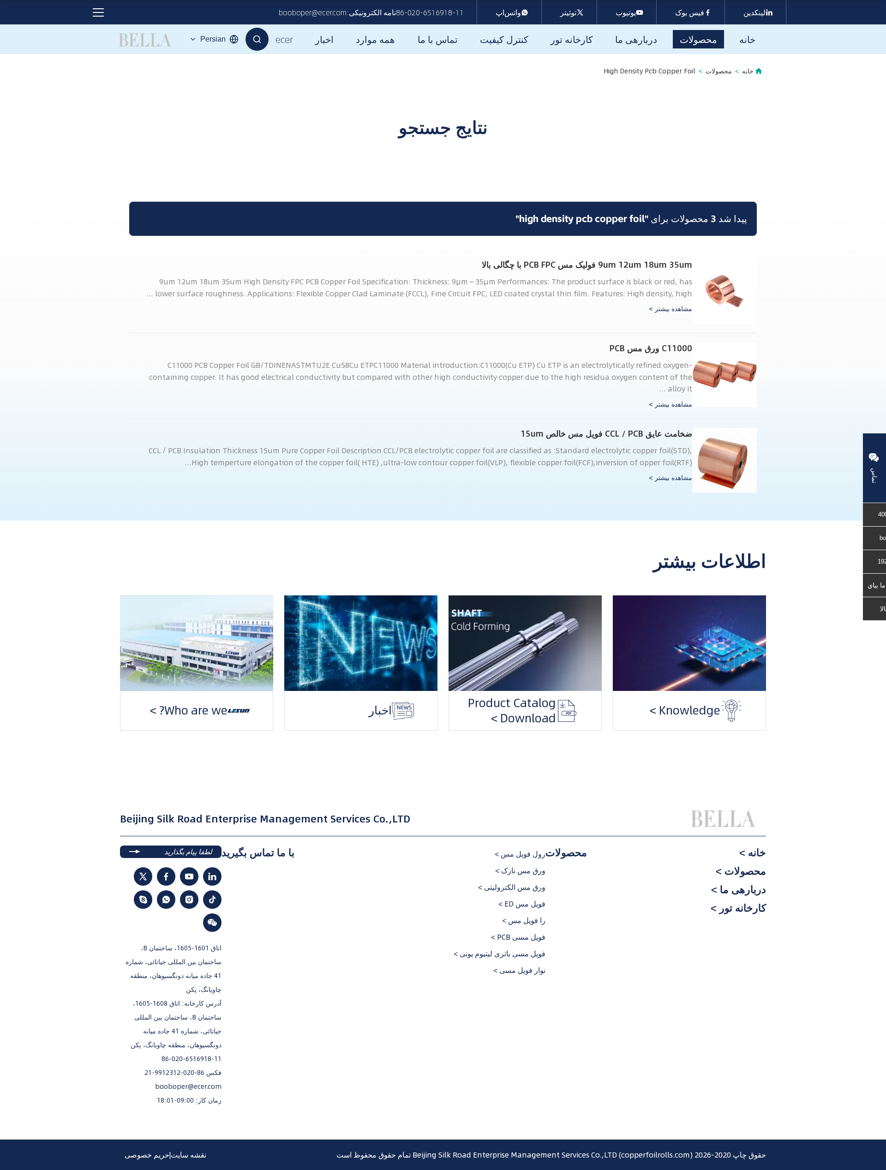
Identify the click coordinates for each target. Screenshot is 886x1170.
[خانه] (724, 818)
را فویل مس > (523, 920)
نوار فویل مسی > (519, 970)
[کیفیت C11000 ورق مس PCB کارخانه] (724, 374)
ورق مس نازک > (520, 870)
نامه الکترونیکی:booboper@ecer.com (337, 12)
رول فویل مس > (520, 854)
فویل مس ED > (521, 904)
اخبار (420, 710)
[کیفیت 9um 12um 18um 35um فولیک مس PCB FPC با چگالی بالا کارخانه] (724, 291)
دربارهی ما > (738, 889)
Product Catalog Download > (553, 717)
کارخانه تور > (738, 908)
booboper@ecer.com (188, 1086)
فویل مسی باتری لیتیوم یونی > (499, 953)
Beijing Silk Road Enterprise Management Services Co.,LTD (515, 1155)
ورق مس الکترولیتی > (511, 887)
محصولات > (741, 871)
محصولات (719, 71)
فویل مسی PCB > (518, 937)
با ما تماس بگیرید (258, 852)
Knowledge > (725, 710)
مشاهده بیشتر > (670, 308)
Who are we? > (229, 710)
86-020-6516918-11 (430, 12)
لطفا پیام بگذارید (188, 852)
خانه (748, 71)
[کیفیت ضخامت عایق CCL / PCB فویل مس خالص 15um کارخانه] (724, 460)
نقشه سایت (188, 1155)
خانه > (752, 852)
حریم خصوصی (147, 1155)
